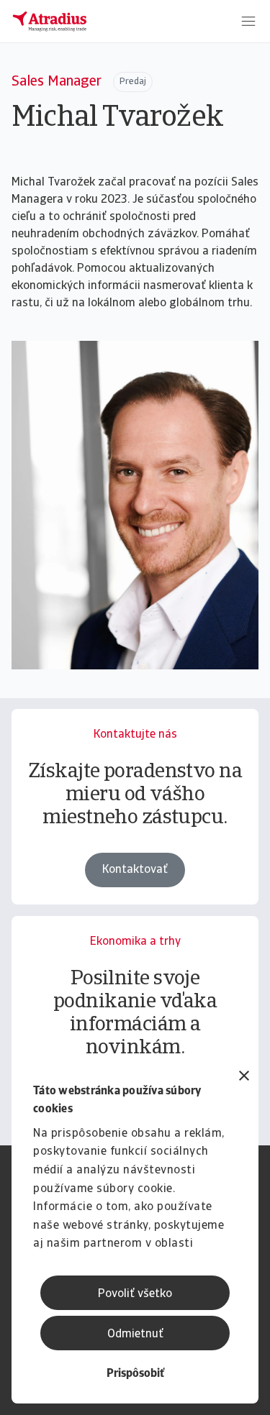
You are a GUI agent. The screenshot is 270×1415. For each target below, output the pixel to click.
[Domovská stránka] (49, 22)
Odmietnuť (135, 1334)
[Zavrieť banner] (244, 1077)
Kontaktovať (135, 870)
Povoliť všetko (135, 1294)
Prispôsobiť (135, 1374)
